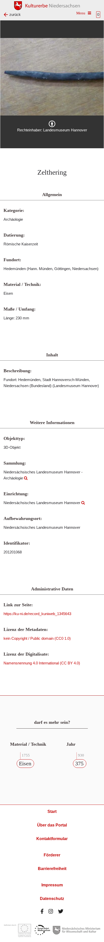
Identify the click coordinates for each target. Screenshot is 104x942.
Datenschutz (52, 898)
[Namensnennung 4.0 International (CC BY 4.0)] (52, 124)
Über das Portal (52, 825)
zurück (15, 14)
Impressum (52, 885)
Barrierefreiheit (52, 868)
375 (79, 763)
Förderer (52, 855)
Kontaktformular (52, 839)
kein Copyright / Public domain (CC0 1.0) (37, 638)
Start (52, 811)
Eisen (25, 763)
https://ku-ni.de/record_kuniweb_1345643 (37, 614)
